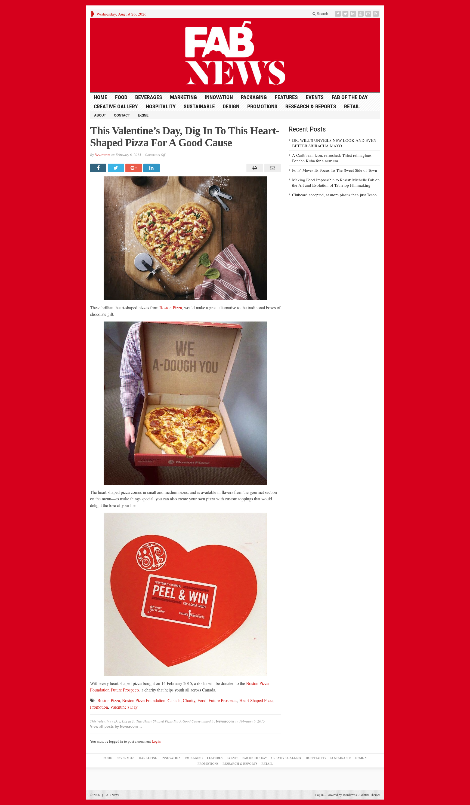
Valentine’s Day (124, 707)
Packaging (254, 97)
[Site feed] (376, 14)
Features (286, 97)
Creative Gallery (116, 106)
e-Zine (143, 115)
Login (156, 741)
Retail (352, 106)
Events (315, 97)
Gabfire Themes (370, 794)
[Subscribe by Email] (369, 14)
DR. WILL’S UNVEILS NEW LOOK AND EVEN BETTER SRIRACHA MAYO (334, 142)
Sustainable (199, 106)
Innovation (219, 97)
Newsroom (102, 154)
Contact (122, 115)
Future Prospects (223, 700)
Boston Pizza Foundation (143, 700)
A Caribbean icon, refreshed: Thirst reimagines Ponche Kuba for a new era (332, 157)
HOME (100, 97)
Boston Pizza (170, 307)
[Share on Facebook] (99, 168)
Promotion (99, 707)
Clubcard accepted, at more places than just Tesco (334, 194)
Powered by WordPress (341, 794)
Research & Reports (310, 106)
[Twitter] (346, 14)
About (100, 115)
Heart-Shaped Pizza (256, 700)
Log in (319, 794)
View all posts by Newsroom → (116, 726)
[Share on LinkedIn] (152, 168)
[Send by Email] (271, 168)
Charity (189, 700)
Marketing (183, 97)
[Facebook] (338, 14)
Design (231, 106)
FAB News (110, 794)
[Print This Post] (254, 168)
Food (121, 97)
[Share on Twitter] (116, 168)
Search (322, 14)
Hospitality (161, 106)
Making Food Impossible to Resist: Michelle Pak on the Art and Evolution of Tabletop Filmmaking (336, 182)
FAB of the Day (350, 97)
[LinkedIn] (353, 14)
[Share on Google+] (134, 168)
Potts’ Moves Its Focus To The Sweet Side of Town (334, 170)
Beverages (148, 97)
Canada (174, 700)
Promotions (262, 106)
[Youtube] (361, 14)
